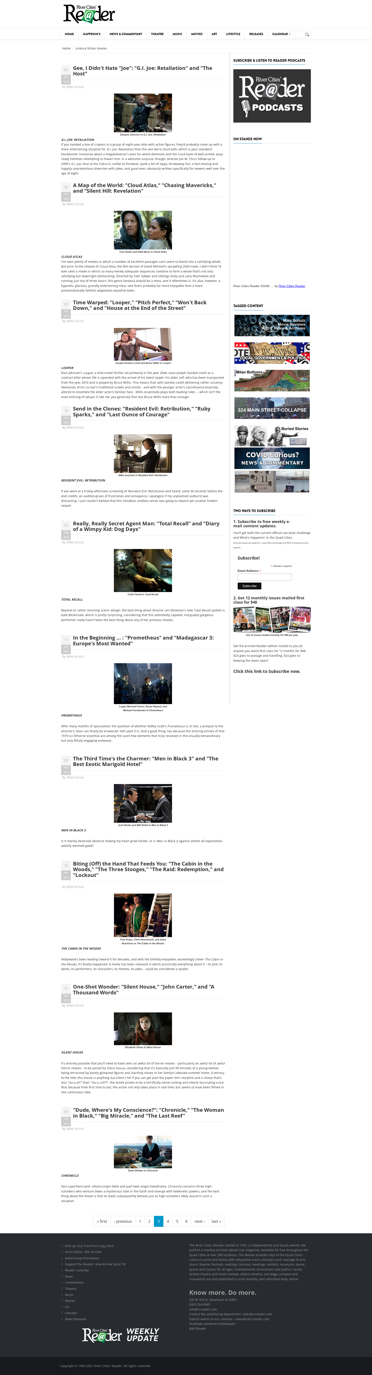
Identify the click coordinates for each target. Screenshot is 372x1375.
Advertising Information (82, 1258)
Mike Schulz (75, 87)
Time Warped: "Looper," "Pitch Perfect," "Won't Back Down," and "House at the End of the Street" (140, 305)
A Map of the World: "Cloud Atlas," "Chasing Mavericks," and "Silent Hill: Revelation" (144, 187)
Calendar (280, 34)
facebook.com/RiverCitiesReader (212, 1324)
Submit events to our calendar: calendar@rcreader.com (229, 1319)
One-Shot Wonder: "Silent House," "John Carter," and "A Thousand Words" (143, 989)
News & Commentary (126, 34)
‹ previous (123, 1221)
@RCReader (197, 1328)
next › (200, 1221)
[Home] (89, 14)
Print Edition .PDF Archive (83, 1252)
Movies (197, 34)
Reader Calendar (77, 1270)
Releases (256, 34)
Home (69, 34)
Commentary (74, 1282)
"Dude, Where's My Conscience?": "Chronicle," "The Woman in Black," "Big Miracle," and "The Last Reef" (148, 1112)
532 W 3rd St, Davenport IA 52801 (213, 1300)
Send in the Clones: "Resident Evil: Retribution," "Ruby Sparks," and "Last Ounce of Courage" (142, 411)
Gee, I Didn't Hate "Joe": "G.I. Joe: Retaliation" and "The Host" (142, 70)
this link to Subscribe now (272, 671)
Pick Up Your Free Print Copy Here (89, 1246)
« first (102, 1221)
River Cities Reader (292, 286)
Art (214, 34)
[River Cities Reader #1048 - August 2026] (272, 212)
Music (177, 34)
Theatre (157, 34)
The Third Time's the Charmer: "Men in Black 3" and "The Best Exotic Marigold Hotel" (145, 761)
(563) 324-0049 (199, 1304)
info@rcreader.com (203, 1309)
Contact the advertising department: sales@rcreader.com (230, 1314)
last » (216, 1221)
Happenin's (92, 34)
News (69, 1276)
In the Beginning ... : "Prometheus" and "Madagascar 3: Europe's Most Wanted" (143, 640)
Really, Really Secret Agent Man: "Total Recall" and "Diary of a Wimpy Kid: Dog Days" (146, 526)
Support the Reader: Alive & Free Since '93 (95, 1264)
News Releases (76, 1319)
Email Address (249, 571)
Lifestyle (233, 34)
